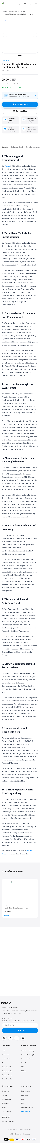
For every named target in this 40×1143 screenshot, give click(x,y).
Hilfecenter (24, 1071)
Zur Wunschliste (21, 111)
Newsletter (7, 1018)
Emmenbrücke (25, 1091)
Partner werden (6, 1111)
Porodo (5, 60)
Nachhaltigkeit (6, 1099)
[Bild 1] (19, 55)
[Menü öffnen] (36, 4)
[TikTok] (16, 1038)
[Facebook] (10, 1038)
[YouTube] (22, 1038)
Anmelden (18, 1030)
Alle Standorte (25, 1111)
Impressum (18, 1134)
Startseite (4, 11)
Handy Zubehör (6, 1067)
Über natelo (5, 1091)
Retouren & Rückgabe (28, 1055)
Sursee (23, 1099)
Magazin (4, 1095)
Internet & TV (6, 1059)
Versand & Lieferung (27, 1051)
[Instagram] (4, 1038)
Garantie (23, 1063)
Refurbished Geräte (7, 1063)
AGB (11, 1134)
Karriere (4, 1107)
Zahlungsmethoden (27, 1059)
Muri (22, 1103)
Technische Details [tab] (17, 147)
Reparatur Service (7, 1075)
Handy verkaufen (7, 1071)
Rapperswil (24, 1095)
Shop (3, 1051)
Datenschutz (26, 1134)
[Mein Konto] (30, 4)
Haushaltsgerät (13, 11)
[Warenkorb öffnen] (25, 4)
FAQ (22, 1067)
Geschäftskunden (7, 1079)
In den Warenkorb (21, 104)
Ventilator (22, 11)
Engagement (5, 1103)
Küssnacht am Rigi (27, 1107)
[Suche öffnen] (20, 4)
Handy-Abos (5, 1055)
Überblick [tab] (5, 147)
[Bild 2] (21, 55)
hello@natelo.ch (9, 1121)
